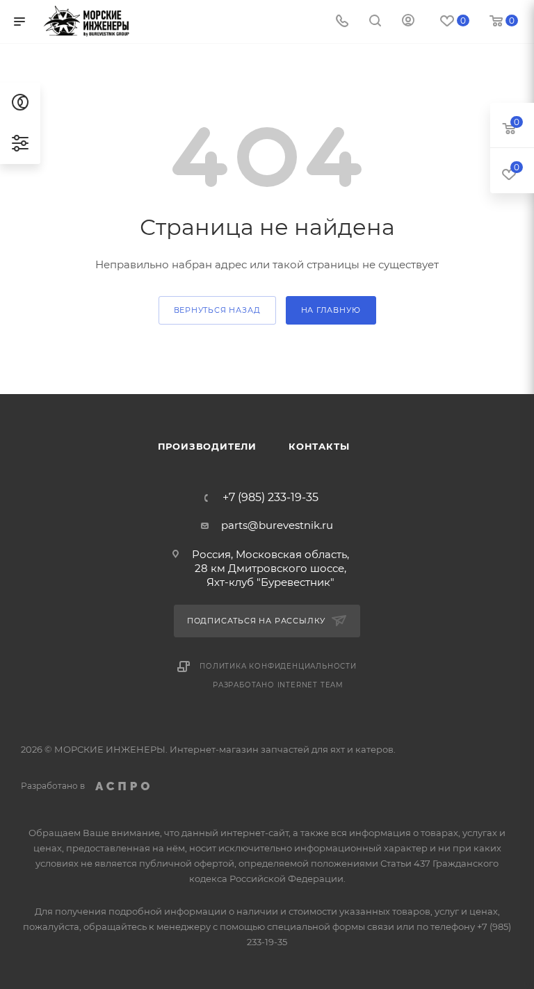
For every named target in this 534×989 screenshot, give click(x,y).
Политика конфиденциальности (278, 666)
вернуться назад (217, 310)
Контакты (319, 446)
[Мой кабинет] (408, 21)
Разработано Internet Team (278, 684)
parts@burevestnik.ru (277, 525)
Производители (207, 446)
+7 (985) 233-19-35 (270, 497)
